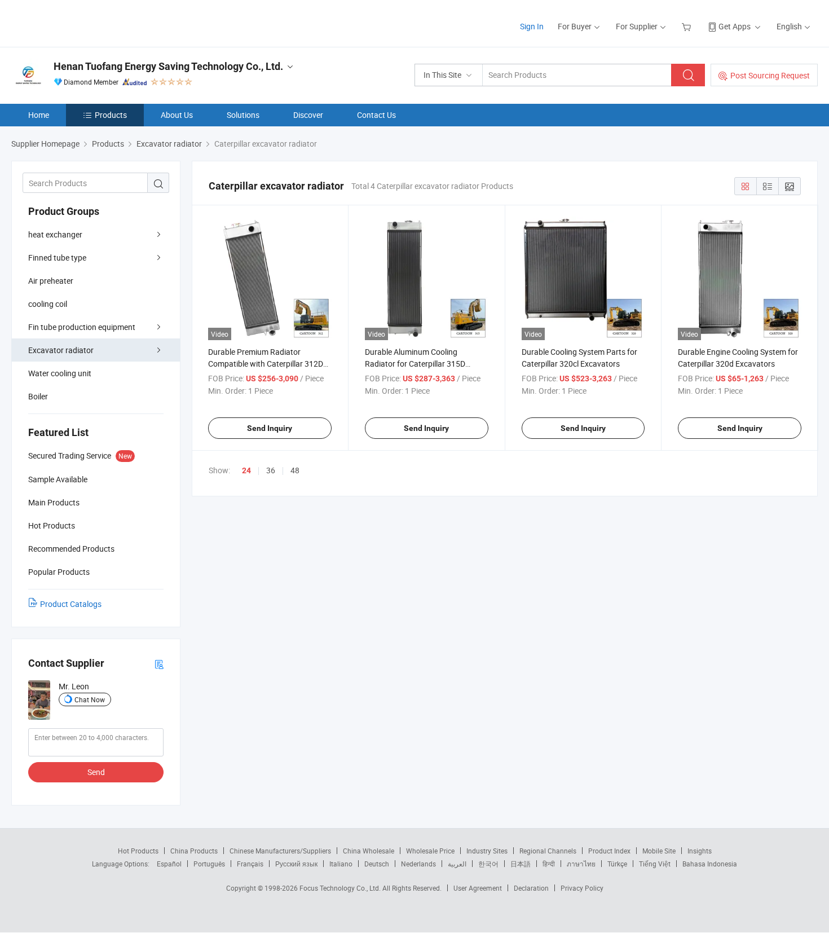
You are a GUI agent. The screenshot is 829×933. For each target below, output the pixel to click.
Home (38, 114)
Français (250, 863)
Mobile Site (659, 850)
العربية (457, 863)
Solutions (243, 114)
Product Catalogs (71, 603)
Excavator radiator (61, 350)
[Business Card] (159, 663)
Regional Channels (547, 850)
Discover (308, 114)
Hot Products (138, 850)
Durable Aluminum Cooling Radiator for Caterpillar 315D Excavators (415, 363)
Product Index (609, 850)
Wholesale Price (430, 850)
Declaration (531, 887)
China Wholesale (368, 850)
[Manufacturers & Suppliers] (83, 22)
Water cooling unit (59, 373)
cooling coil (47, 303)
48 (294, 470)
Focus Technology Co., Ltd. (340, 887)
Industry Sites (487, 850)
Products (111, 114)
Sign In (532, 26)
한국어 (488, 863)
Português (209, 863)
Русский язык (296, 863)
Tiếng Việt (655, 863)
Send (96, 772)
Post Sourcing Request (770, 75)
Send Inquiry (269, 428)
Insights (699, 850)
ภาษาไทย (581, 863)
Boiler (38, 396)
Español (169, 863)
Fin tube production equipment (81, 327)
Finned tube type (57, 257)
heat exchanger (55, 234)
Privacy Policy (582, 887)
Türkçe (617, 863)
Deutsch (376, 863)
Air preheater (50, 280)
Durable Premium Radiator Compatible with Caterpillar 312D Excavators (265, 363)
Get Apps (734, 26)
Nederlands (418, 863)
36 (270, 470)
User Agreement (477, 887)
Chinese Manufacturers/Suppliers (280, 850)
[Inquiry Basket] (688, 26)
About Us (177, 114)
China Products (194, 850)
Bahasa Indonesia (709, 863)
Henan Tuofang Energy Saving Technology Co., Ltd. (168, 66)
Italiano (340, 863)
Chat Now (89, 699)
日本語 (520, 863)
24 (246, 470)
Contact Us (376, 114)
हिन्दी (549, 863)
